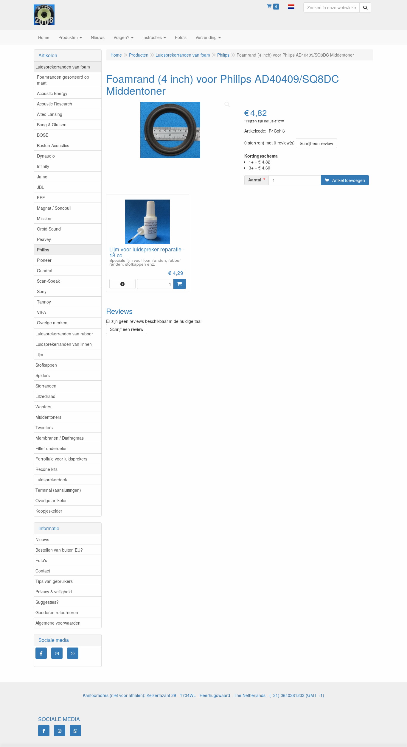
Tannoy (44, 302)
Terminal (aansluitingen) (58, 490)
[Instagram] (57, 653)
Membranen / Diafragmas (59, 438)
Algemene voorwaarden (57, 623)
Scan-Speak (48, 281)
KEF (41, 197)
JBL (40, 187)
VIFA (41, 312)
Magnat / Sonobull (54, 208)
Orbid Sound (49, 229)
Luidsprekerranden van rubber (64, 334)
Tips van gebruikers (54, 581)
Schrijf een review (316, 143)
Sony (41, 291)
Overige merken (52, 323)
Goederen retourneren (56, 612)
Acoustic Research (54, 104)
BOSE (42, 135)
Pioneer (44, 260)
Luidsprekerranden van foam (62, 67)
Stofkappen (46, 365)
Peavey (44, 239)
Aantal (254, 180)
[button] (291, 6)
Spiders (42, 375)
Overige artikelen (51, 500)
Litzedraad (45, 396)
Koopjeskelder (48, 511)
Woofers (43, 407)
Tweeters (44, 427)
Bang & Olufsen (51, 124)
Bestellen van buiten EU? (59, 550)
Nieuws (42, 539)
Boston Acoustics (53, 145)
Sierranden (45, 386)
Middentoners (48, 417)
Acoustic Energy (52, 93)
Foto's (41, 560)
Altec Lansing (49, 114)
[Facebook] (41, 653)
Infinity (43, 166)
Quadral (44, 270)
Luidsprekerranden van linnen (63, 344)
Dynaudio (46, 156)
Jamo (42, 177)
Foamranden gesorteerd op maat (63, 80)
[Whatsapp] (72, 653)
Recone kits (46, 469)
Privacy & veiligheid (53, 592)
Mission (44, 218)
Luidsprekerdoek (51, 480)
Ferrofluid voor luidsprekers (61, 459)
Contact (42, 571)
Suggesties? (47, 602)
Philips (43, 250)
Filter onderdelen (51, 448)
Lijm (39, 354)
